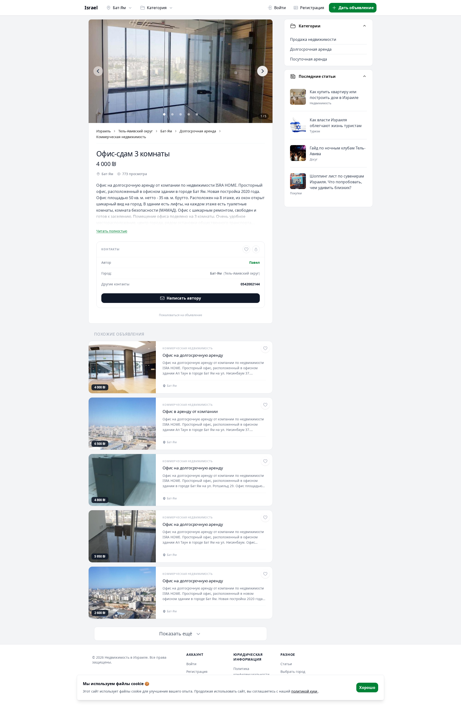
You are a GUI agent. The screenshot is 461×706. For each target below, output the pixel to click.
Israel (91, 7)
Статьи (286, 664)
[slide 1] (164, 114)
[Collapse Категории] (364, 26)
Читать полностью (111, 231)
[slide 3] (180, 114)
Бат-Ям (119, 7)
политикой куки (304, 691)
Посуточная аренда (308, 59)
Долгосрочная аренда (198, 131)
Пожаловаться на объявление (180, 315)
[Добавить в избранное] (246, 249)
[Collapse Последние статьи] (364, 76)
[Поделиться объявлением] (256, 249)
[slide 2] (172, 114)
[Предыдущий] (98, 71)
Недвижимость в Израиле (126, 657)
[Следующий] (262, 71)
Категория (157, 7)
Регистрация (312, 7)
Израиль (103, 131)
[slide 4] (189, 114)
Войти (280, 7)
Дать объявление (356, 7)
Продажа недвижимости (313, 39)
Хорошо (367, 687)
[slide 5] (197, 114)
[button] (181, 71)
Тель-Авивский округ (135, 131)
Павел (254, 262)
